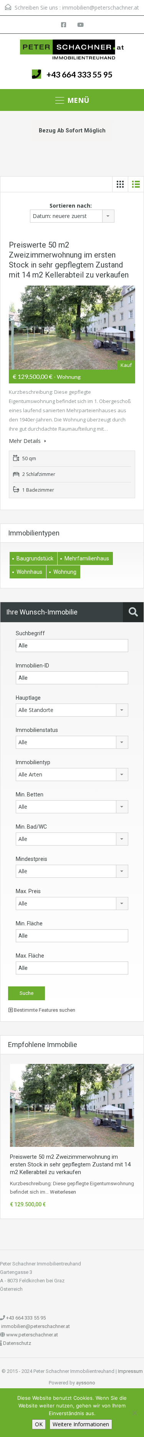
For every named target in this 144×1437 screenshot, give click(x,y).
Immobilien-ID (32, 665)
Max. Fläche (30, 956)
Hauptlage (28, 698)
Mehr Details (25, 440)
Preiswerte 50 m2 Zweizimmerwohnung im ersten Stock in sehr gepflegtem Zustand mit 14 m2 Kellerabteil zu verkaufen (70, 1164)
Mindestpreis (31, 859)
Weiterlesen (63, 1192)
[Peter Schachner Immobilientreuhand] (72, 50)
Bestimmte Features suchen (44, 1010)
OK (39, 1424)
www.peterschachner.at (32, 1335)
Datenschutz (17, 1343)
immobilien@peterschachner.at (100, 7)
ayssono (85, 1383)
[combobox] (72, 216)
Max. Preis (28, 891)
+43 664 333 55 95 (79, 74)
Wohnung (64, 572)
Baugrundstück (35, 558)
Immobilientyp (33, 762)
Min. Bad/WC (31, 827)
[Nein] (134, 1413)
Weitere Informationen (81, 1424)
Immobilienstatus (37, 730)
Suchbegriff (30, 633)
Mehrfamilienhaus (87, 558)
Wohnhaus (29, 572)
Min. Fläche (29, 923)
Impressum (130, 1371)
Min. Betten (29, 794)
